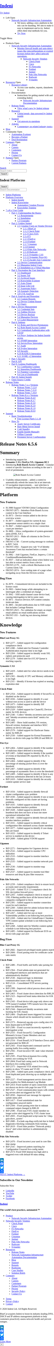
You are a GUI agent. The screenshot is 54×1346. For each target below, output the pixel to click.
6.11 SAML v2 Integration (29, 356)
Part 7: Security (18, 359)
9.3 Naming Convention (28, 372)
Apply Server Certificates (28, 424)
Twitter (9, 1196)
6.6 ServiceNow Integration (29, 343)
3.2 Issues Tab (23, 275)
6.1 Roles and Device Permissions (32, 325)
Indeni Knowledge (20, 202)
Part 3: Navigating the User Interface (28, 270)
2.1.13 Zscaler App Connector (37, 260)
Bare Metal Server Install (28, 426)
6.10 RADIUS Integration (29, 353)
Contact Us (17, 155)
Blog (8, 129)
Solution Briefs (18, 1273)
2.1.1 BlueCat (29, 228)
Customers (16, 150)
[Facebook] (27, 1164)
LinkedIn (10, 1190)
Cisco (31, 64)
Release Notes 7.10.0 (27, 392)
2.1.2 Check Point (31, 231)
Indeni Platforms (13, 194)
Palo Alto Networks (38, 74)
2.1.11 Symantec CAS (33, 254)
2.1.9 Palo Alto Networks (34, 249)
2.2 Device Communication (29, 262)
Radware (33, 77)
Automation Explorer (21, 134)
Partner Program (19, 160)
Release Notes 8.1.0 (26, 408)
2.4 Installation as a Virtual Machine (33, 267)
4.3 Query (21, 304)
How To (15, 421)
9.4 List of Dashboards (27, 374)
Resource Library (19, 85)
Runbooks (16, 1268)
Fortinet (32, 69)
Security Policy (18, 1291)
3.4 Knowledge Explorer (28, 280)
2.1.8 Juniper (29, 247)
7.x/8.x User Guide (14, 210)
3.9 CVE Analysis (25, 293)
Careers (15, 147)
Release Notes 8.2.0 (26, 405)
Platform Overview (14, 197)
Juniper (32, 72)
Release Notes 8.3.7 (26, 400)
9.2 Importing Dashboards (29, 369)
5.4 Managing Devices (27, 317)
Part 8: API (17, 361)
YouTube (10, 1193)
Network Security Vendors (35, 59)
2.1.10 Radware (30, 252)
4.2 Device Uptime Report (29, 301)
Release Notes (18, 105)
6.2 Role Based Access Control (31, 327)
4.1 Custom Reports (26, 299)
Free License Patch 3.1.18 (29, 419)
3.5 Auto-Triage (24, 283)
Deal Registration (19, 139)
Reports (15, 1265)
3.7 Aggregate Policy (26, 288)
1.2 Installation (24, 218)
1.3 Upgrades (23, 221)
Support (15, 119)
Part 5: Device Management (24, 306)
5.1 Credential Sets (25, 309)
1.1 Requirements (25, 215)
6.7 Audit (21, 346)
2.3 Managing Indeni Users (29, 265)
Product (9, 1215)
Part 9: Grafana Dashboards (24, 364)
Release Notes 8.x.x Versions (25, 395)
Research (16, 111)
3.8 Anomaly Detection (27, 291)
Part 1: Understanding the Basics (26, 213)
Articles (15, 124)
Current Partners (19, 163)
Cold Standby (23, 429)
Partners (9, 158)
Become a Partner (20, 137)
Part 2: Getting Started (22, 223)
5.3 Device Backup (26, 314)
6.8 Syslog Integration (27, 348)
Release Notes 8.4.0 (26, 398)
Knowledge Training (26, 208)
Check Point (34, 61)
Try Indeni (5, 13)
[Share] (27, 1171)
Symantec (33, 79)
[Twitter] (27, 1167)
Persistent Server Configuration (31, 437)
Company (10, 142)
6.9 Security (22, 351)
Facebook (10, 1198)
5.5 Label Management (27, 320)
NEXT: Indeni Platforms (12, 1174)
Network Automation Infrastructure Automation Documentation (27, 1256)
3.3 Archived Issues (26, 278)
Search (3, 168)
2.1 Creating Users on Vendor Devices (34, 226)
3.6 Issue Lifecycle (25, 286)
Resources (10, 82)
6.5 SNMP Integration (27, 340)
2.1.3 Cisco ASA (31, 234)
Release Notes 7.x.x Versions (25, 385)
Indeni (6, 5)
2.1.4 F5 (27, 236)
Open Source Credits (21, 379)
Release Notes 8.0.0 (26, 411)
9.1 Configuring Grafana (28, 366)
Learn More (5, 1341)
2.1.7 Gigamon (30, 244)
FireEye (15, 1231)
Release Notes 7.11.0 (26, 390)
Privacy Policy (12, 1301)
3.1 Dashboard (24, 273)
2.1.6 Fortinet (29, 241)
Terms (8, 1299)
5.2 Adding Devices (26, 312)
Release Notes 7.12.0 (27, 387)
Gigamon (16, 1236)
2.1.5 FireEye (29, 239)
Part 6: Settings (18, 322)
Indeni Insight (18, 200)
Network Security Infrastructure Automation (32, 20)
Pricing (15, 152)
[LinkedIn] (27, 1160)
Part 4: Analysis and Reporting (25, 296)
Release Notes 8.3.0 (26, 403)
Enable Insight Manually (28, 432)
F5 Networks (35, 66)
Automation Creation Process (30, 205)
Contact (9, 1304)
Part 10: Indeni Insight (22, 377)
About (14, 145)
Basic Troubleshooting (22, 416)
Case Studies (17, 1270)
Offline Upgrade (24, 434)
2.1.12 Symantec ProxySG (35, 257)
